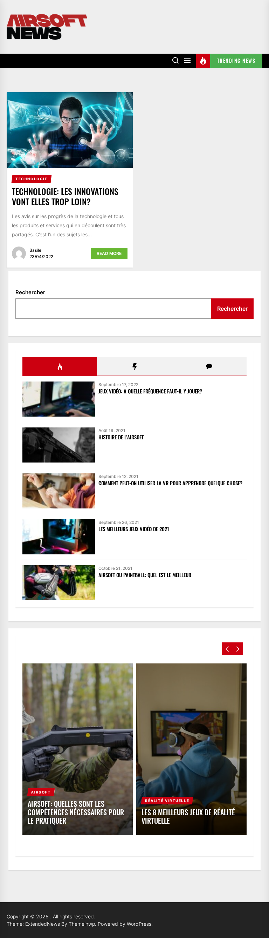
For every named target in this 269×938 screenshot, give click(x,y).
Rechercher (30, 292)
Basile (35, 250)
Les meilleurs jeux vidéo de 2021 (133, 529)
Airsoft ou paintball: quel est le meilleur (144, 575)
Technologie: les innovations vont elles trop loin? (65, 196)
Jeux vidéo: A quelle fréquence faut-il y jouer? (150, 391)
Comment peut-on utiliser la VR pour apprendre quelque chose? (170, 483)
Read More (109, 253)
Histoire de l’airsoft (121, 437)
